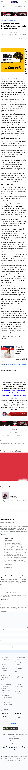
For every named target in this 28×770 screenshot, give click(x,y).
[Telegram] (14, 749)
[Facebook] (22, 747)
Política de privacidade (14, 738)
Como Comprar (5, 662)
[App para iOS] (9, 747)
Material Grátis (19, 686)
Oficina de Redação (6, 707)
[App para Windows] (4, 747)
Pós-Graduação (5, 695)
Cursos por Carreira (6, 700)
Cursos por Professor (6, 704)
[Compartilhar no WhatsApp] (23, 39)
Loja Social (3, 664)
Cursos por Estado (5, 702)
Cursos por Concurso (6, 697)
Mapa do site (14, 743)
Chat (17, 659)
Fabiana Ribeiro (21, 20)
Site (1, 640)
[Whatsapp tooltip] (19, 747)
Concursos (8, 20)
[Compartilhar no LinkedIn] (21, 39)
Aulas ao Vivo (18, 689)
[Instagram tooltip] (17, 747)
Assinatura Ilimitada (6, 684)
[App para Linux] (6, 747)
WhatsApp (19, 662)
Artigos (14, 20)
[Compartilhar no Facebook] (17, 39)
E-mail (2, 635)
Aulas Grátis (18, 691)
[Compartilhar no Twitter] (19, 39)
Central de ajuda (20, 657)
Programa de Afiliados (6, 673)
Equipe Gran (15, 32)
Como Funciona (5, 659)
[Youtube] (14, 747)
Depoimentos (18, 684)
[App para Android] (12, 747)
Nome (2, 629)
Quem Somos (4, 657)
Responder (5, 534)
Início (2, 20)
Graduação (4, 693)
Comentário (3, 611)
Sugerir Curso (18, 693)
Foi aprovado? (20, 677)
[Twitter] (25, 747)
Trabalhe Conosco (5, 675)
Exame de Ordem (5, 690)
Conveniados (4, 670)
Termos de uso (14, 740)
